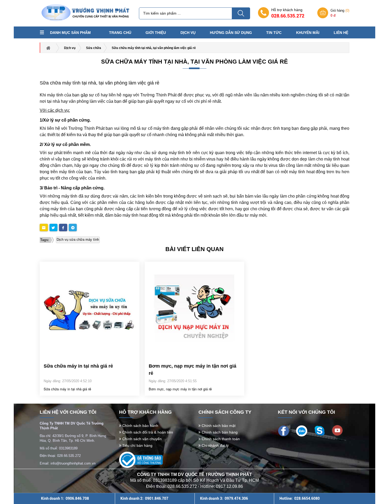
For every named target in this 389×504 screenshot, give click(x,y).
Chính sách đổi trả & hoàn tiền (147, 432)
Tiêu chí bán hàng (136, 445)
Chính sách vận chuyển (141, 439)
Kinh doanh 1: (65, 498)
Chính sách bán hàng (219, 432)
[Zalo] (301, 431)
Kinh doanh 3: (224, 498)
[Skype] (319, 430)
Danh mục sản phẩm (70, 32)
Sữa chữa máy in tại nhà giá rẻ (78, 366)
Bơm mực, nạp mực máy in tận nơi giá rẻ (192, 369)
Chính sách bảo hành (139, 425)
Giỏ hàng (340, 12)
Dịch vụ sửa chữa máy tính (78, 240)
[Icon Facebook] (283, 430)
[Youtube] (337, 430)
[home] (85, 13)
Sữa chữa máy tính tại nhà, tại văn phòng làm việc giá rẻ (194, 61)
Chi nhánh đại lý (215, 445)
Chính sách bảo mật (218, 425)
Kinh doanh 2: (144, 498)
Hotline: (299, 498)
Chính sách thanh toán (220, 439)
